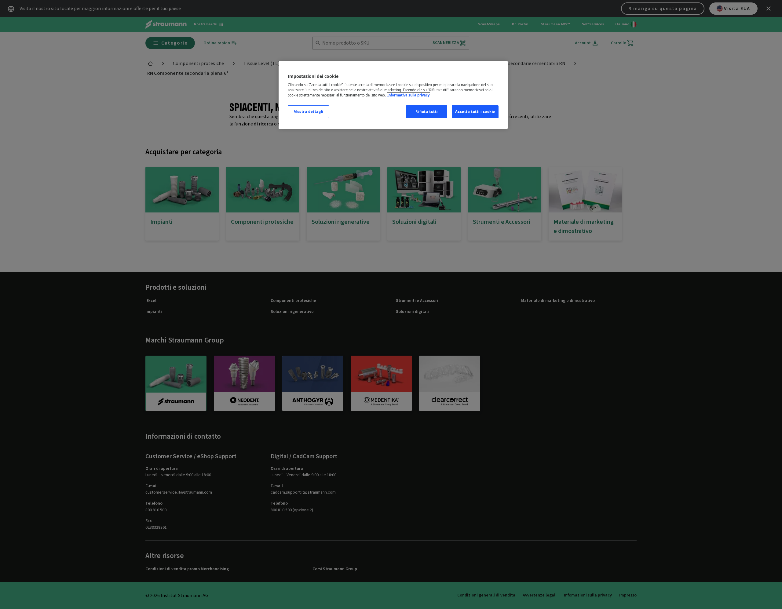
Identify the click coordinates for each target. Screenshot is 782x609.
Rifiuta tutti (426, 111)
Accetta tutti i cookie (475, 111)
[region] (393, 95)
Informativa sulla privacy (408, 95)
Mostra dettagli (308, 111)
